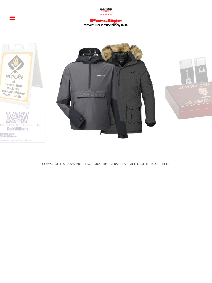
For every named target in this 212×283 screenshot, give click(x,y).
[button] (21, 17)
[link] (106, 18)
